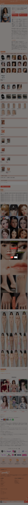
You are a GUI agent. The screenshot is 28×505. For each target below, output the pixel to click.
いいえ (16, 257)
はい (12, 257)
